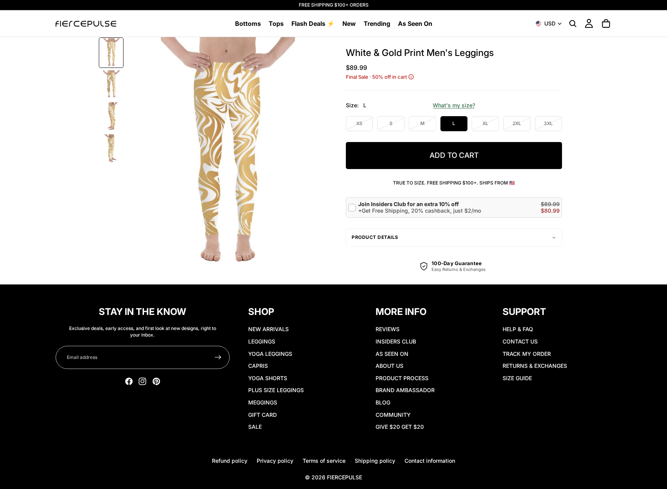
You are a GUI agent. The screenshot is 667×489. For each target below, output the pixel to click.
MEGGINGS (262, 402)
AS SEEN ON (392, 353)
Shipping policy (375, 460)
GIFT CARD (262, 414)
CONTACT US (520, 341)
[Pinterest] (156, 381)
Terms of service (324, 460)
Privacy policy (275, 460)
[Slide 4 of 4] (111, 148)
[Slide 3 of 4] (111, 116)
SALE (255, 426)
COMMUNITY (393, 414)
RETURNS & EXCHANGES (535, 365)
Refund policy (229, 460)
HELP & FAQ (518, 329)
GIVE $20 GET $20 (400, 426)
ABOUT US (389, 365)
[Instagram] (142, 381)
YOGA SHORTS (267, 378)
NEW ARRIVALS (268, 329)
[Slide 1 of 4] (111, 52)
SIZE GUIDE (517, 378)
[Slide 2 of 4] (111, 84)
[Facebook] (129, 381)
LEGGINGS (261, 341)
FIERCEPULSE (344, 477)
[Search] (572, 23)
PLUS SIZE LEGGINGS (276, 390)
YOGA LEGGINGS (270, 353)
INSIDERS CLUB (396, 341)
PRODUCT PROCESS (402, 378)
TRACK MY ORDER (527, 353)
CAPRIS (258, 365)
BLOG (383, 402)
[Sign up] (218, 357)
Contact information (430, 460)
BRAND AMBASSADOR (405, 390)
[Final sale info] (411, 77)
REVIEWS (388, 329)
